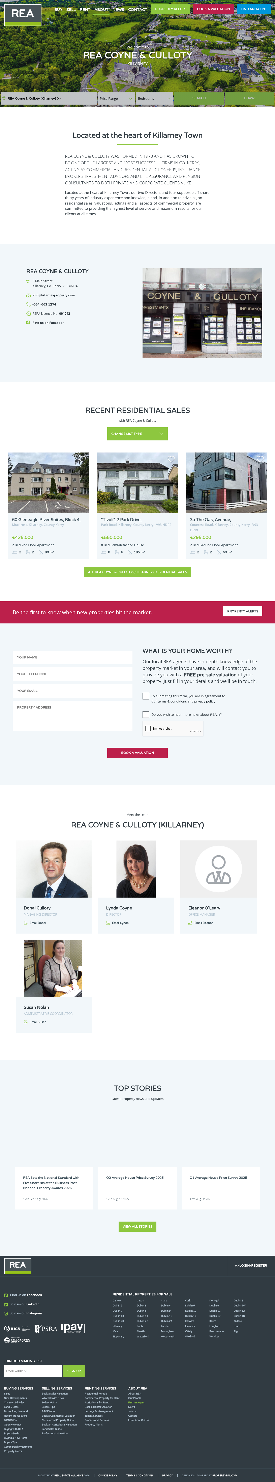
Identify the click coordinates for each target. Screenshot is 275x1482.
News (118, 9)
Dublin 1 (238, 1300)
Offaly (188, 1331)
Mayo (116, 1331)
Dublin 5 (190, 1305)
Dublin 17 (215, 1316)
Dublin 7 (117, 1310)
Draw (249, 98)
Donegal (214, 1300)
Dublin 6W (240, 1305)
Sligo (236, 1331)
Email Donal (38, 923)
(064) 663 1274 (44, 304)
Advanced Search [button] (257, 96)
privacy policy (204, 701)
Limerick (190, 1326)
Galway (189, 1321)
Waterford (143, 1336)
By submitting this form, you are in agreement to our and (188, 698)
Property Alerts (170, 9)
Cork (188, 1300)
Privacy (167, 1475)
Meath (141, 1331)
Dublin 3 (142, 1305)
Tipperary (118, 1336)
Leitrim (165, 1326)
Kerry (212, 1321)
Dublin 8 (142, 1310)
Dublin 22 (142, 1321)
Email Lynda (120, 923)
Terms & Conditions (139, 1475)
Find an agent (254, 9)
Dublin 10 (190, 1310)
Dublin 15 (166, 1316)
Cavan (140, 1300)
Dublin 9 (166, 1310)
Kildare (238, 1321)
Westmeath (167, 1336)
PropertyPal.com (224, 1475)
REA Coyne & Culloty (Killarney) (34, 98)
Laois (140, 1326)
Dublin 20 (118, 1321)
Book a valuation (213, 9)
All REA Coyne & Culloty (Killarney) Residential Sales (137, 572)
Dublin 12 (239, 1310)
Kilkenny (117, 1326)
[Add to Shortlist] (82, 460)
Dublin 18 (239, 1316)
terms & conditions (172, 701)
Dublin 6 (214, 1305)
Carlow (117, 1300)
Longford (214, 1326)
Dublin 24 (166, 1321)
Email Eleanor (203, 923)
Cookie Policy (107, 1475)
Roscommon (216, 1331)
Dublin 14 (142, 1316)
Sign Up (74, 1371)
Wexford (190, 1336)
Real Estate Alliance (68, 1475)
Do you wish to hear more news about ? (186, 714)
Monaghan (167, 1331)
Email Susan (38, 1022)
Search (199, 98)
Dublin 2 (117, 1305)
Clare (164, 1300)
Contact (137, 9)
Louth (237, 1326)
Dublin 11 (215, 1310)
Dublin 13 (118, 1316)
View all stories (137, 1227)
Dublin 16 (190, 1316)
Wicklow (214, 1336)
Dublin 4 (166, 1305)
